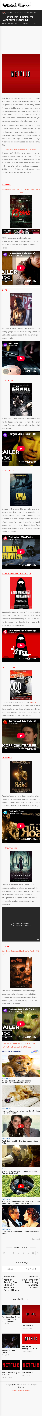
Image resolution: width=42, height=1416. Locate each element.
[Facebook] (9, 1253)
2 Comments (25, 23)
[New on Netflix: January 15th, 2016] (31, 1339)
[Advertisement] (21, 38)
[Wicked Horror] (16, 4)
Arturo (5, 23)
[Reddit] (23, 1253)
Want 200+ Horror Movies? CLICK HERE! (21, 150)
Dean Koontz (35, 702)
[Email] (32, 1253)
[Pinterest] (13, 1253)
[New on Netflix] (31, 1314)
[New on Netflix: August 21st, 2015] (11, 1365)
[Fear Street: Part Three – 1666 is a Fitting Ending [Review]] (11, 1310)
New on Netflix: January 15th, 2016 (29, 1347)
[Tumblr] (28, 1253)
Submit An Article (24, 1390)
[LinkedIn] (18, 1253)
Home (3, 12)
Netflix (38, 1239)
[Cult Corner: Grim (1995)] (11, 1341)
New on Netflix (27, 1326)
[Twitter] (4, 1253)
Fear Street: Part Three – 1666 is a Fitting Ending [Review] (10, 1319)
